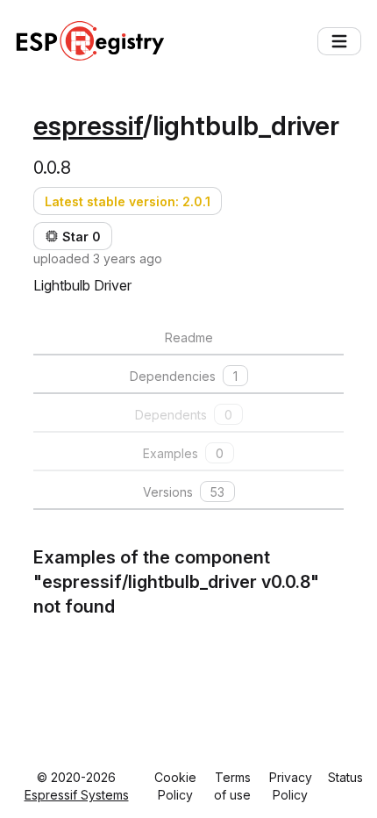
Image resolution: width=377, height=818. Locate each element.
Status (345, 777)
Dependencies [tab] (184, 376)
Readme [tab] (189, 337)
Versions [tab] (183, 491)
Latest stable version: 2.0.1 (127, 201)
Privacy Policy (290, 786)
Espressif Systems (77, 794)
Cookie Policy (175, 786)
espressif (88, 125)
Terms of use (232, 786)
